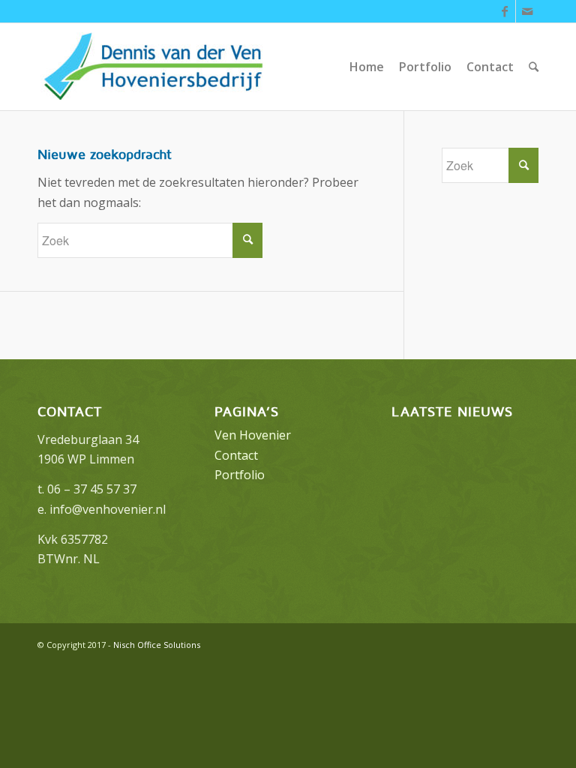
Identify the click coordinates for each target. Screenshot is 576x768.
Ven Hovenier (252, 435)
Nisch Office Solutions (156, 644)
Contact (236, 455)
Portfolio (239, 474)
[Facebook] (504, 11)
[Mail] (527, 11)
